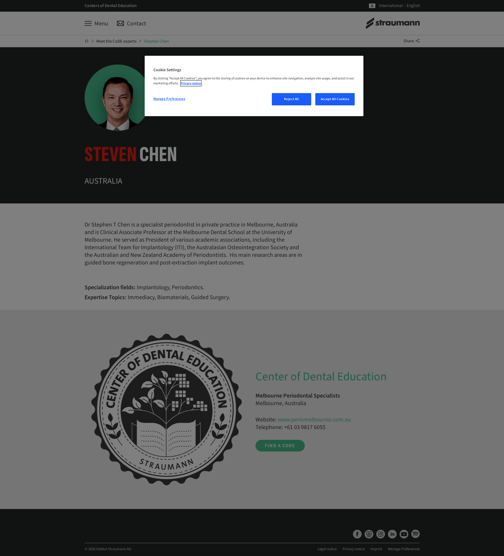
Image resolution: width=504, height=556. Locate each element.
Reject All (291, 99)
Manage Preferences (169, 98)
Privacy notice (191, 83)
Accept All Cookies (335, 99)
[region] (254, 86)
